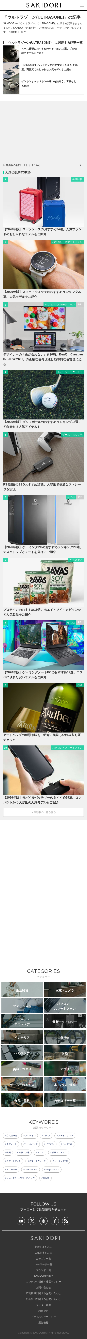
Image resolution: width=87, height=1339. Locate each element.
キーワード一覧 (43, 1264)
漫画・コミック (59, 1152)
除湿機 (46, 1178)
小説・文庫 (24, 1152)
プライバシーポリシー (43, 1316)
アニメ (41, 1152)
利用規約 (43, 1311)
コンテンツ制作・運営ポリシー (43, 1281)
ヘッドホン (68, 1144)
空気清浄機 (11, 1135)
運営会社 (43, 1322)
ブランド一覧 (43, 1270)
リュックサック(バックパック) (20, 1178)
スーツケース (31, 1169)
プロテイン (30, 1135)
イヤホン (50, 1144)
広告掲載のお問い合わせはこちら (22, 165)
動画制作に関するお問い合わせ (43, 1299)
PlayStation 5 (52, 1169)
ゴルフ (47, 1135)
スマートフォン (13, 1161)
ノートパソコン (65, 1135)
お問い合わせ (43, 1287)
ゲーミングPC (61, 1161)
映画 (8, 1152)
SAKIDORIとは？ (43, 1275)
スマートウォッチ (37, 1161)
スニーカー (11, 1169)
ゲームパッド (31, 1144)
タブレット (11, 1144)
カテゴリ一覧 (43, 1258)
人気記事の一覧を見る (43, 812)
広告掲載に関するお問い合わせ (43, 1293)
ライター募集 (43, 1305)
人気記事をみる (43, 1252)
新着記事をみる (43, 1246)
